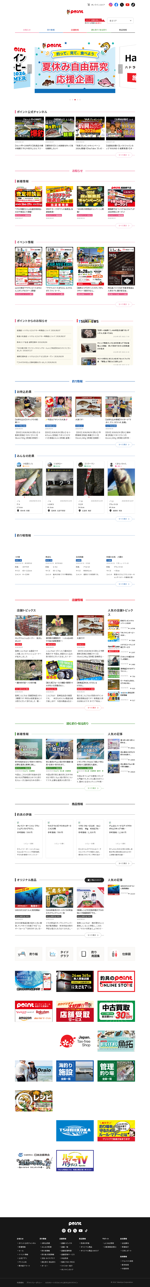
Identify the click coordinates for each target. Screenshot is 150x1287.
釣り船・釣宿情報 (48, 1254)
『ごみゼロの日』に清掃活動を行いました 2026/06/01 (37, 362)
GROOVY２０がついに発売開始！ (127, 887)
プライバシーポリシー (34, 1282)
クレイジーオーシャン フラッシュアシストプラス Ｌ (28, 827)
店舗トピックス (66, 1243)
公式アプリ (23, 1258)
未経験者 (32, 771)
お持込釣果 (46, 1243)
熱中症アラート (24, 1266)
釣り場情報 (46, 1250)
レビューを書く (29, 843)
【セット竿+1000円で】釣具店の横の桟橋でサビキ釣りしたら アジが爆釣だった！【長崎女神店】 (29, 148)
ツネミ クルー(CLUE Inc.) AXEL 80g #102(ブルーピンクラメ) (90, 828)
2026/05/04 (19, 771)
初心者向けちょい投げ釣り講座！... (127, 765)
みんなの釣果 (47, 1247)
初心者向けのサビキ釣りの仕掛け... (127, 753)
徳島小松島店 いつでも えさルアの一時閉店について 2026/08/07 (41, 336)
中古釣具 (64, 1258)
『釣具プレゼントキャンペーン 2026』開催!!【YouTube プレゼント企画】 (90, 148)
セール (21, 1250)
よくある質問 (109, 1243)
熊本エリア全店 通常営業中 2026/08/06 (32, 342)
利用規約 (20, 1282)
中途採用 (125, 1268)
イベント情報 (23, 1254)
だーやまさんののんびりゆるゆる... (127, 681)
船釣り (99, 771)
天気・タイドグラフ (48, 1258)
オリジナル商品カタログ (90, 1250)
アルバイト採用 (127, 1261)
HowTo (25, 771)
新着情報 (22, 1247)
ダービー (45, 1266)
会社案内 (125, 1243)
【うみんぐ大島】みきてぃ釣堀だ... (127, 657)
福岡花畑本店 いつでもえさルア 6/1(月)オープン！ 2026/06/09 (40, 356)
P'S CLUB (23, 1262)
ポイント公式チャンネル (27, 1243)
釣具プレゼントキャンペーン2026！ (127, 621)
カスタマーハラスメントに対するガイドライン (61, 1282)
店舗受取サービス (68, 1254)
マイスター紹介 (67, 1266)
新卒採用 (125, 1265)
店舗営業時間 (66, 1250)
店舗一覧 (64, 1247)
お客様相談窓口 (110, 1247)
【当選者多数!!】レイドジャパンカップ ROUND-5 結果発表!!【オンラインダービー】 (120, 148)
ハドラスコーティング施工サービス (127, 645)
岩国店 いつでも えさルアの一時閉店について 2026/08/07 (38, 330)
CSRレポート (127, 1250)
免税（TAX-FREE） (68, 1262)
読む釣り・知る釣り (49, 1262)
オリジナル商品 (86, 1247)
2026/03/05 (81, 771)
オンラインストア (98, 4)
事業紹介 (125, 1247)
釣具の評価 (85, 1243)
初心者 (62, 771)
